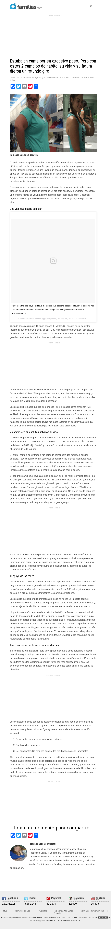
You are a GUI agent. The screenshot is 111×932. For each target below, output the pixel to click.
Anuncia (57, 913)
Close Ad (103, 917)
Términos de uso (22, 911)
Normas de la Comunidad (92, 911)
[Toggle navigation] (100, 6)
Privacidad (42, 911)
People (13, 177)
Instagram (70, 198)
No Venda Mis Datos (63, 911)
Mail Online (26, 393)
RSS (5, 911)
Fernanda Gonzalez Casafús (24, 155)
